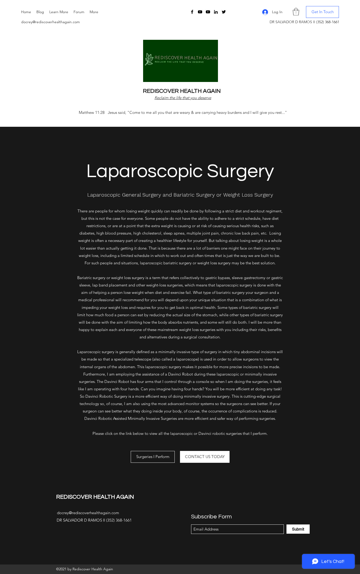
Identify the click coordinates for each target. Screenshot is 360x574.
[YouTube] (200, 11)
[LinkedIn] (215, 11)
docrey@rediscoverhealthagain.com (50, 22)
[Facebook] (192, 11)
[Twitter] (223, 11)
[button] (59, 12)
